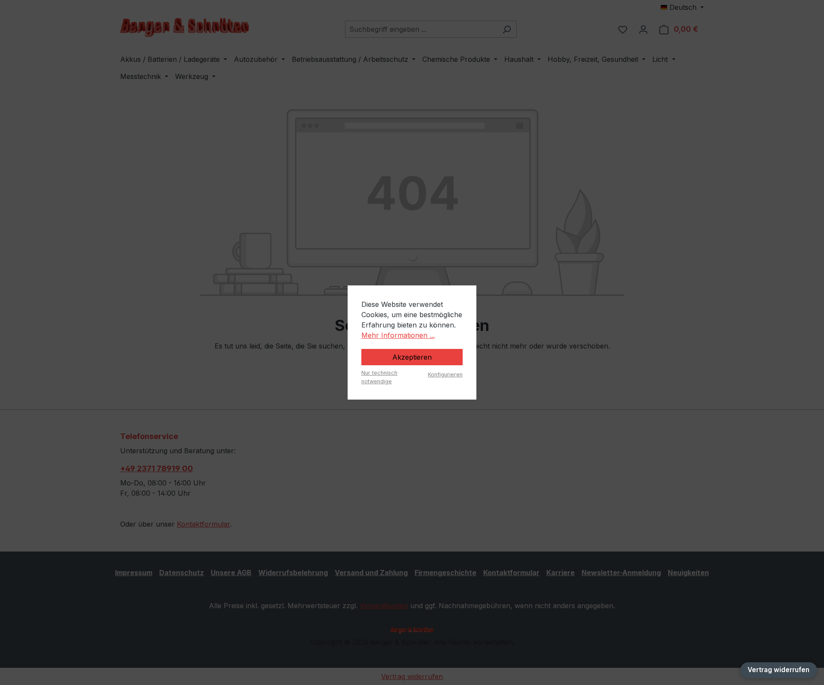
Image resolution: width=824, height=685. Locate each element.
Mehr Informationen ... (398, 335)
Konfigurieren (445, 374)
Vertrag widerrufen (778, 670)
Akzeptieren (412, 357)
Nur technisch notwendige (379, 377)
